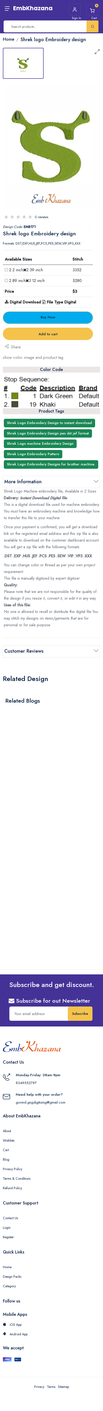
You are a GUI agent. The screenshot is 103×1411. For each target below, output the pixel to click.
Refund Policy (12, 1188)
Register (8, 1237)
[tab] (23, 63)
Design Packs (12, 1276)
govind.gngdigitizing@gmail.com (40, 1102)
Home (7, 1267)
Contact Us (10, 1218)
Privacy (39, 1386)
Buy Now (48, 317)
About (7, 1131)
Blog (6, 1159)
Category (9, 1286)
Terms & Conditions (16, 1178)
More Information (23, 481)
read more (16, 790)
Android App (18, 1334)
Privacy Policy (12, 1169)
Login (7, 1227)
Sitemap (63, 1386)
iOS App (15, 1324)
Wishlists (8, 1140)
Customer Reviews (24, 651)
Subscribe (80, 1013)
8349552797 (26, 1082)
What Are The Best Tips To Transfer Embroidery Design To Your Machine (47, 778)
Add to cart (48, 334)
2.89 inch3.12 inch (27, 280)
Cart (6, 1150)
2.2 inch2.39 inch (26, 270)
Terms (51, 1386)
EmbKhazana (33, 8)
